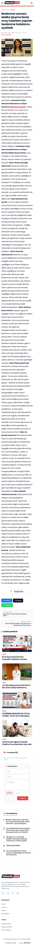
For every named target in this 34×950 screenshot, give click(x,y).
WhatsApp (8, 605)
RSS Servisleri (5, 913)
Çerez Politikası (6, 930)
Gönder (22, 798)
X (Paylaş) (18, 600)
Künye (3, 904)
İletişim (3, 910)
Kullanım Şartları (6, 927)
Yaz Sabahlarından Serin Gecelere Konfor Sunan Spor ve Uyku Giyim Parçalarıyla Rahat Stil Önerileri (18, 830)
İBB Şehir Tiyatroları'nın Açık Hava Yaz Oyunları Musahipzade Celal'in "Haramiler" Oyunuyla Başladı (18, 821)
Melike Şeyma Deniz (17, 107)
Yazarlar (4, 907)
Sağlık (13, 10)
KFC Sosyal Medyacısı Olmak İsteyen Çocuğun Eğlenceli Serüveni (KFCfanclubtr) (18, 853)
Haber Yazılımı (11, 943)
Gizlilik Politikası (6, 924)
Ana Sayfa (5, 10)
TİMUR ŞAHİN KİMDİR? (13, 845)
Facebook (7, 600)
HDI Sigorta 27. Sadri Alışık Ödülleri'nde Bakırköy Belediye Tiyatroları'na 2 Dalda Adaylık (16, 839)
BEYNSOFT (27, 943)
